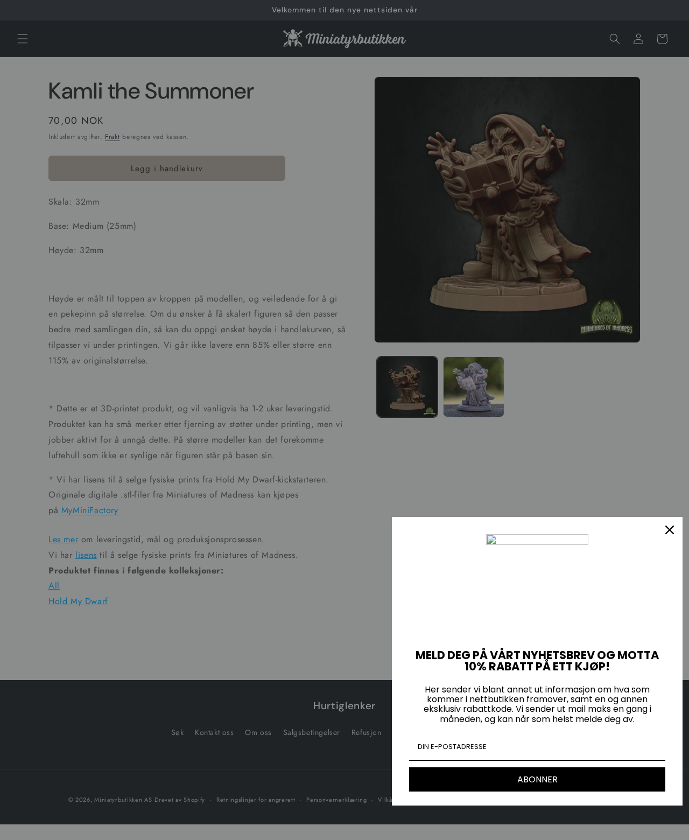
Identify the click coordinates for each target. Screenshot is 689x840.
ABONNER (537, 779)
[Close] (670, 530)
